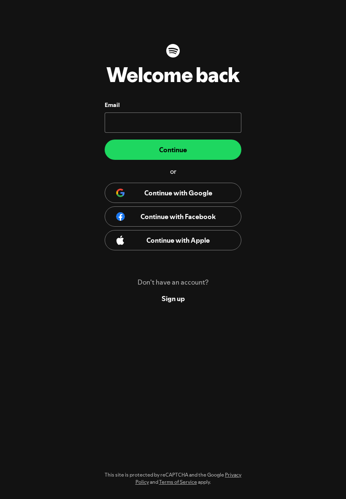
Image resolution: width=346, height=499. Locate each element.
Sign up (173, 298)
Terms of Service (178, 481)
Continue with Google (178, 192)
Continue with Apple (178, 240)
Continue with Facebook (178, 216)
